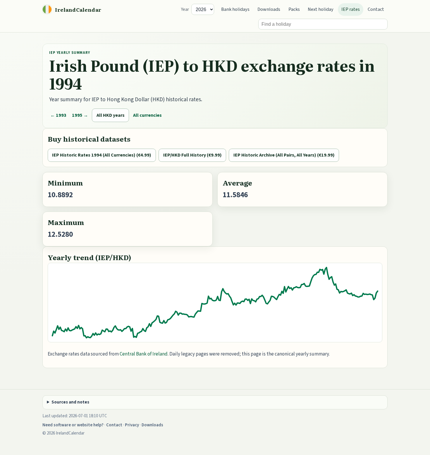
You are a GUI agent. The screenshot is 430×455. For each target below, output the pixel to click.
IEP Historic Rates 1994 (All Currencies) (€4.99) (101, 155)
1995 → (80, 115)
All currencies (147, 115)
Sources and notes (70, 402)
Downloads (268, 9)
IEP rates (350, 9)
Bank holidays (235, 9)
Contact (376, 9)
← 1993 (58, 115)
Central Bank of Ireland (144, 354)
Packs (294, 9)
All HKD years (111, 115)
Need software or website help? (73, 425)
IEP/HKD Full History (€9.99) (192, 155)
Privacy (132, 425)
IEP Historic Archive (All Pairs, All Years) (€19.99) (284, 155)
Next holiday (320, 9)
